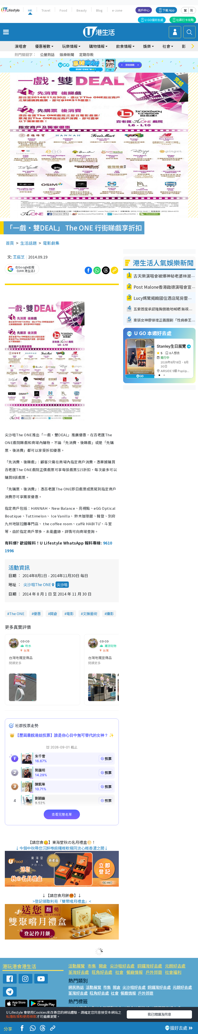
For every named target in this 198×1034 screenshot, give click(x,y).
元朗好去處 (175, 966)
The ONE (16, 613)
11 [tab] (107, 65)
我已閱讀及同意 (159, 1014)
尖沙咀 (62, 584)
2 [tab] (93, 59)
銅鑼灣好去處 (149, 966)
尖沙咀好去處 (122, 966)
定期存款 (86, 54)
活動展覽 (76, 966)
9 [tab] (97, 65)
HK (30, 10)
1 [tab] (88, 59)
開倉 (53, 613)
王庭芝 (19, 257)
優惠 (37, 613)
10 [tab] (102, 65)
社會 (119, 972)
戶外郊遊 (154, 972)
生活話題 (28, 243)
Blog (99, 10)
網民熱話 (76, 987)
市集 (92, 966)
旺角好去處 (102, 972)
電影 (70, 613)
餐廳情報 (134, 972)
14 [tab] (100, 71)
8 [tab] (93, 65)
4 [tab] (102, 59)
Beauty (82, 10)
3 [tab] (97, 59)
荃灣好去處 (78, 972)
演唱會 (20, 46)
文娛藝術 (90, 613)
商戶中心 (143, 10)
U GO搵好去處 (154, 20)
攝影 (110, 613)
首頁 (10, 243)
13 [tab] (95, 71)
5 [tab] (107, 59)
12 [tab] (112, 65)
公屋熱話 (47, 54)
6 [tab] (112, 59)
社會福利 (173, 972)
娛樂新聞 (67, 54)
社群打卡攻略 (185, 20)
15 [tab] (105, 71)
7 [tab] (88, 65)
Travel (46, 10)
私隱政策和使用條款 (21, 1016)
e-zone (117, 10)
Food (63, 10)
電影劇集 (51, 243)
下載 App (169, 10)
